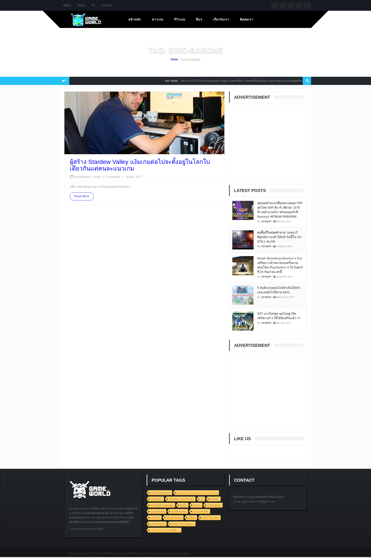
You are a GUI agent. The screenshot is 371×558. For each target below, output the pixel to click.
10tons (196, 505)
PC (93, 5)
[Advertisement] (265, 144)
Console (107, 5)
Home (174, 59)
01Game (214, 499)
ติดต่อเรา (247, 19)
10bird (183, 505)
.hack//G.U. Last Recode (181, 499)
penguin (266, 221)
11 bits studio (213, 505)
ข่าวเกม (157, 19)
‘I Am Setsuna (157, 524)
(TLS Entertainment (160, 492)
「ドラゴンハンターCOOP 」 (165, 530)
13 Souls (155, 517)
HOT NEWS (161, 81)
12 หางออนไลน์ (200, 511)
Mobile (67, 5)
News (98, 176)
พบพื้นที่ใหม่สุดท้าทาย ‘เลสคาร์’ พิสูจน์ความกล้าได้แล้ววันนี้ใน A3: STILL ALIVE (279, 237)
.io (201, 499)
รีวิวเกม (179, 19)
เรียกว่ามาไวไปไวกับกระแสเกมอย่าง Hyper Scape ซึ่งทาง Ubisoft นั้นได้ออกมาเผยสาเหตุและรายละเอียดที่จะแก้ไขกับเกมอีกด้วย (241, 81)
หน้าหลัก (134, 19)
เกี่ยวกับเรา (221, 19)
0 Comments (112, 176)
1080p (191, 517)
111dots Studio (173, 517)
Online (81, 5)
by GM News (82, 176)
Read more (81, 196)
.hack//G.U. (156, 499)
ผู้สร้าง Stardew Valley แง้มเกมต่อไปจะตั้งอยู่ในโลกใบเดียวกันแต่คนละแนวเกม (140, 165)
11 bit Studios (157, 511)
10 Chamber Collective (162, 505)
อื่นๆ (199, 19)
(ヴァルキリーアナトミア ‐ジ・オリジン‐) (197, 492)
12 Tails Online (178, 511)
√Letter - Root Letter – (182, 524)
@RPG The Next (210, 517)
